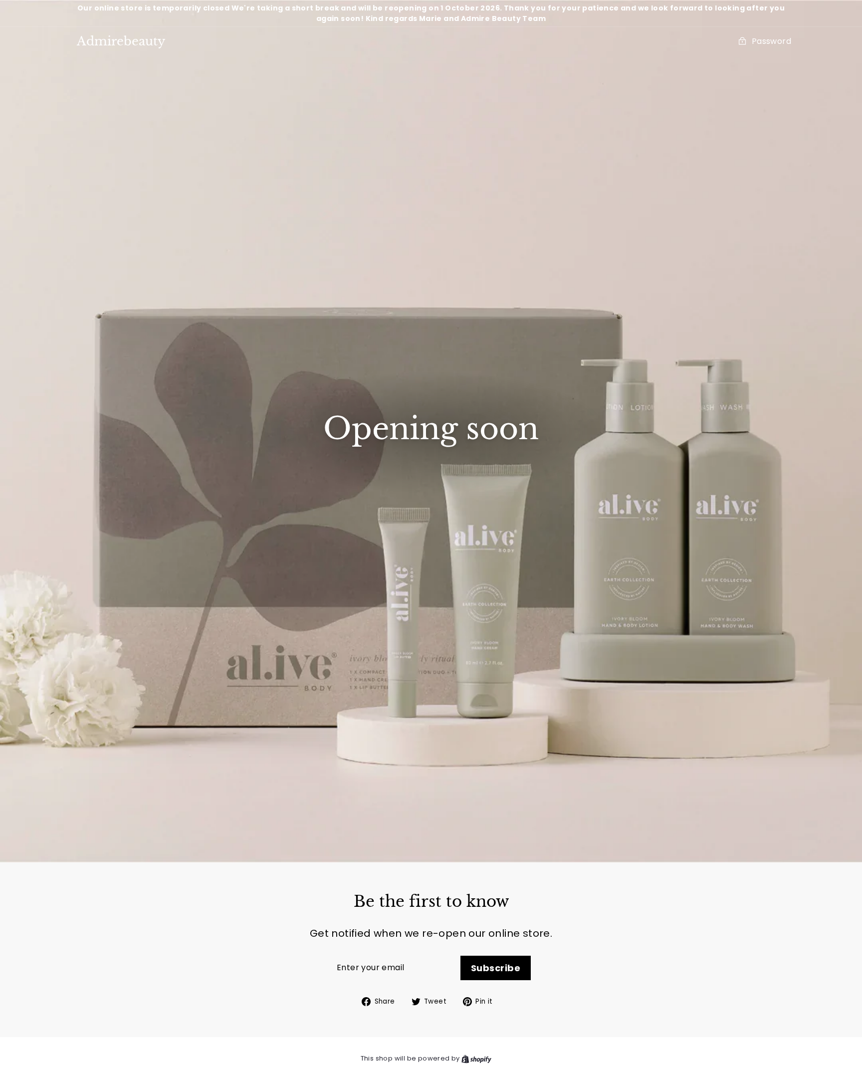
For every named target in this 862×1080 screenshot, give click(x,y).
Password (771, 41)
